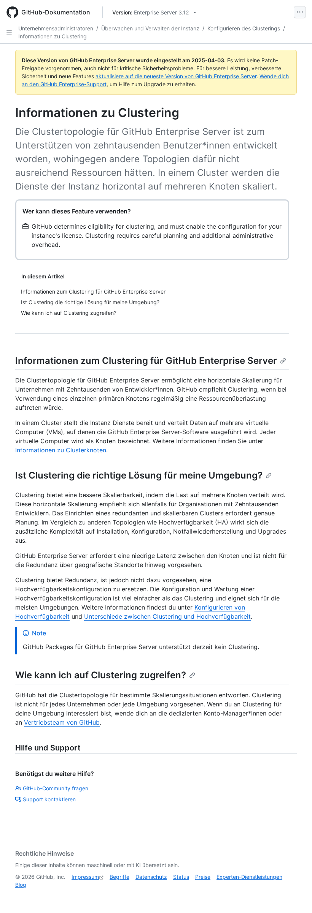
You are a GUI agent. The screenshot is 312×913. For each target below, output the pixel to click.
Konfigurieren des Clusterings (243, 28)
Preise (202, 877)
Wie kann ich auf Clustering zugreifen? (100, 675)
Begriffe (119, 877)
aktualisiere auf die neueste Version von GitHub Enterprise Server (176, 76)
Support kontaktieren (49, 799)
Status (181, 877)
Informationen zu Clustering (52, 36)
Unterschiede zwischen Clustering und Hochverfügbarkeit (167, 616)
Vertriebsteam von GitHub (62, 722)
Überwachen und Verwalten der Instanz (150, 28)
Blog (20, 884)
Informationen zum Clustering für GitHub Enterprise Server (146, 360)
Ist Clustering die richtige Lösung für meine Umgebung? (139, 475)
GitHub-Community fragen (55, 788)
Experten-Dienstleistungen (249, 877)
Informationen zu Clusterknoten (60, 450)
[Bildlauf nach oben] (295, 896)
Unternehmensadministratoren (55, 28)
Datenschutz (151, 877)
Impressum (85, 877)
